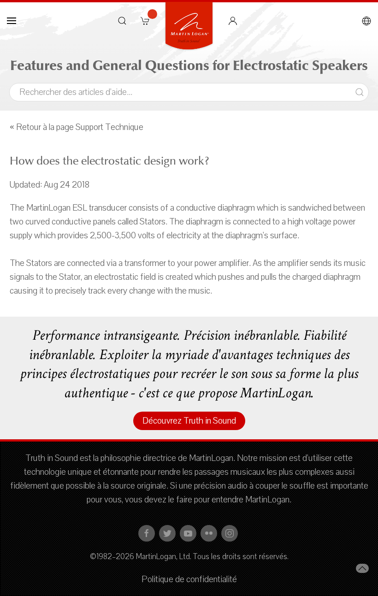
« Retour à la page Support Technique (76, 127)
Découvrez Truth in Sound (189, 421)
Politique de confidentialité (189, 579)
